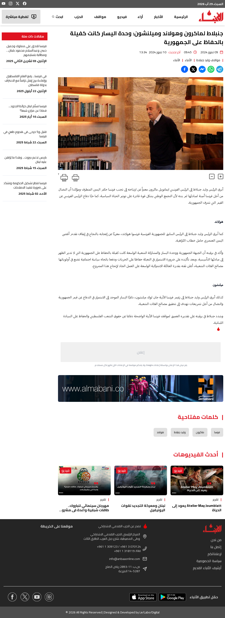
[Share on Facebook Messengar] (202, 69)
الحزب (78, 16)
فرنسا (217, 432)
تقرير (215, 499)
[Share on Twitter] (193, 69)
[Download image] (62, 166)
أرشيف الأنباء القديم (207, 568)
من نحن (216, 539)
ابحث (59, 16)
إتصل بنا (215, 546)
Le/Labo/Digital (150, 612)
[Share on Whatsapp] (210, 69)
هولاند (160, 432)
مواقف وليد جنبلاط (208, 60)
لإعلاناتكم (214, 553)
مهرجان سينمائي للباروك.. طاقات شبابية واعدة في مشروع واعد (84, 510)
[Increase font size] (220, 176)
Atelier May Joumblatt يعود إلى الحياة (196, 507)
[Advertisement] (141, 352)
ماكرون (200, 432)
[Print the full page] (74, 177)
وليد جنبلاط (180, 432)
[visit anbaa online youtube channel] (37, 597)
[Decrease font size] (211, 176)
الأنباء (188, 60)
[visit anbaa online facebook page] (12, 597)
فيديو (122, 16)
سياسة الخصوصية (208, 560)
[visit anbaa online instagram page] (49, 597)
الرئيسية (181, 16)
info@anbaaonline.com (124, 559)
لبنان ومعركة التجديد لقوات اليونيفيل (143, 507)
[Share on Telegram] (219, 69)
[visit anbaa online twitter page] (24, 597)
